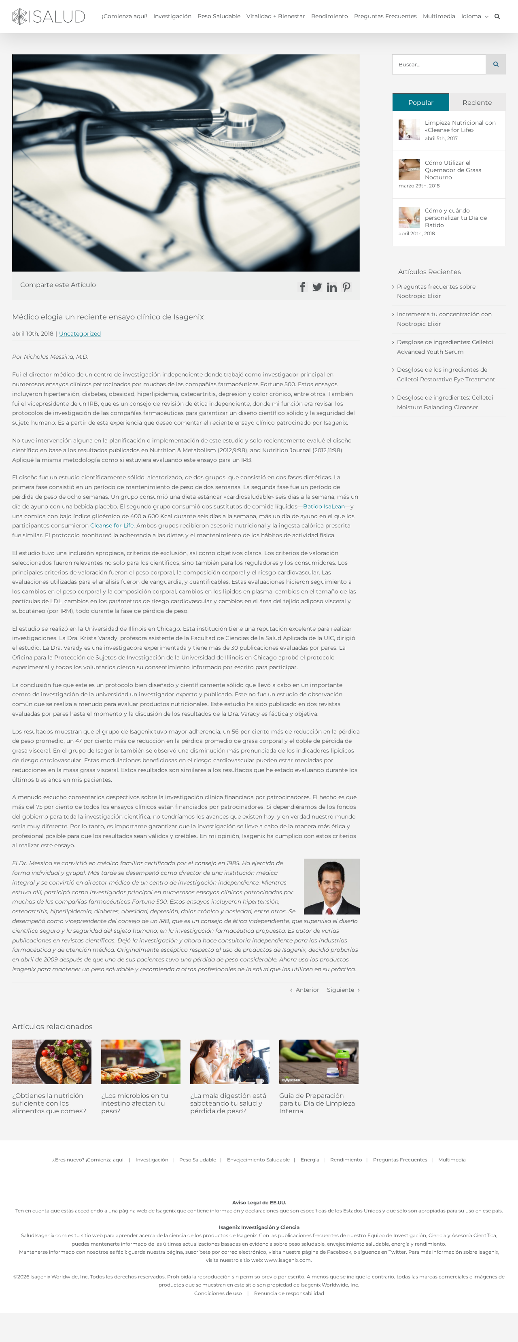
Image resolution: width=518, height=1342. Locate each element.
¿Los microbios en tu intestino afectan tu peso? (134, 1103)
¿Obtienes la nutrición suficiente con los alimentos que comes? (49, 1103)
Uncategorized (80, 333)
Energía (310, 1160)
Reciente (477, 102)
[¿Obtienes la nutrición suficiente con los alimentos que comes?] (51, 1062)
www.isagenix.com (287, 1260)
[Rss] (269, 1181)
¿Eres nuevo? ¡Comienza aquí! (88, 1160)
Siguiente (340, 989)
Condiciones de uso (218, 1293)
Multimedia (452, 1160)
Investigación (152, 1160)
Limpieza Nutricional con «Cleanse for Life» (460, 126)
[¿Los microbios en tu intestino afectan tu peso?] (140, 1062)
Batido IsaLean (324, 506)
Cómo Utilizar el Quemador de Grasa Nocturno (453, 170)
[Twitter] (259, 1181)
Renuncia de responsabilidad (289, 1293)
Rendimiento (346, 1160)
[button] (497, 16)
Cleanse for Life (112, 525)
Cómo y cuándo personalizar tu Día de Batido (456, 218)
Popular (420, 102)
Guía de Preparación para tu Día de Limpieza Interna (317, 1103)
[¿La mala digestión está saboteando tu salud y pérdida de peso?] (230, 1062)
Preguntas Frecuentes (400, 1160)
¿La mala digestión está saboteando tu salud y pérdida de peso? (228, 1103)
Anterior (307, 989)
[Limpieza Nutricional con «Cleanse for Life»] (409, 123)
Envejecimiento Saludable (258, 1160)
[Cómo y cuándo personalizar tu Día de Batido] (409, 211)
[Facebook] (249, 1181)
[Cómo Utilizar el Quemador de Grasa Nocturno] (409, 163)
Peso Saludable (197, 1160)
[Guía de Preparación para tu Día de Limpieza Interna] (319, 1062)
